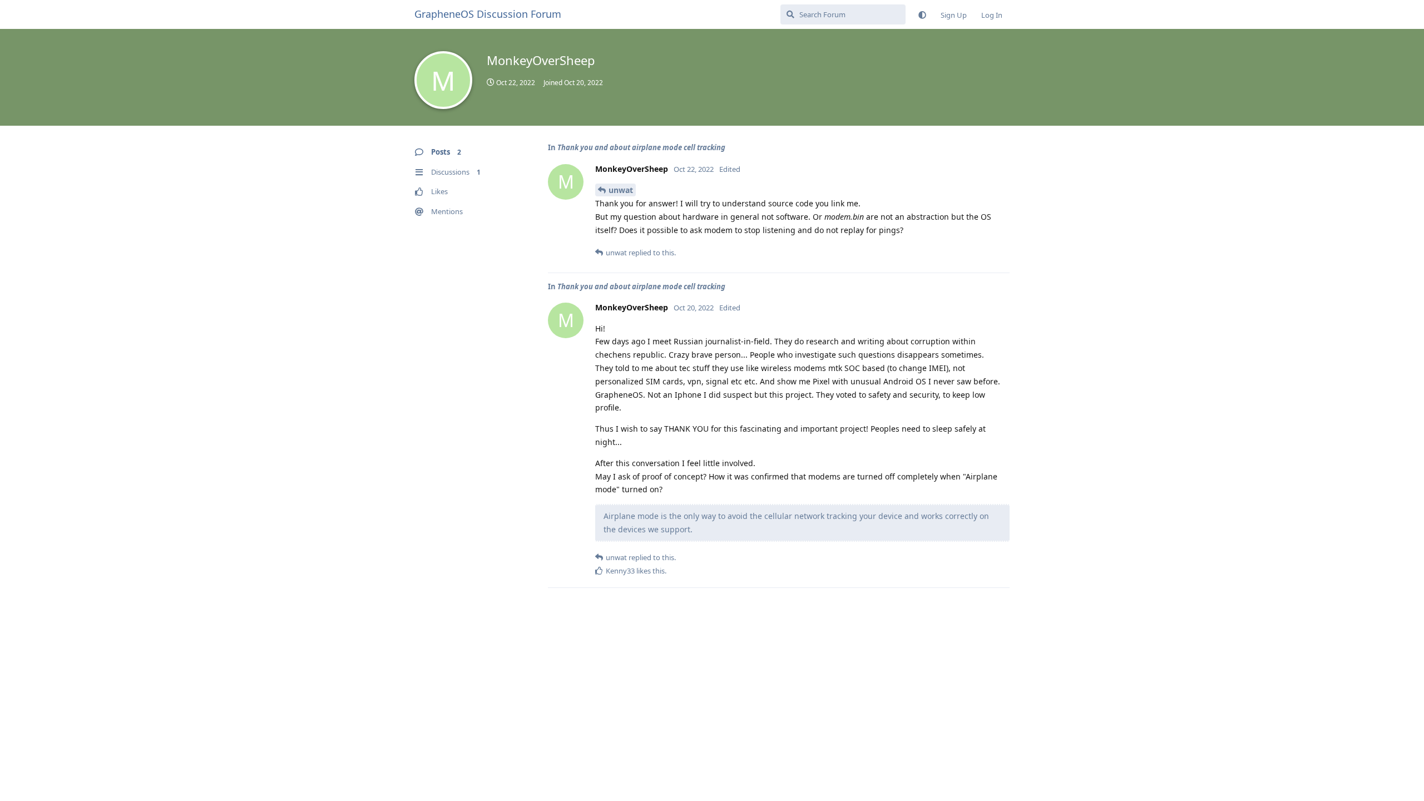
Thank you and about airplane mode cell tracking (641, 147)
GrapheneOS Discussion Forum (487, 14)
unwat (621, 190)
